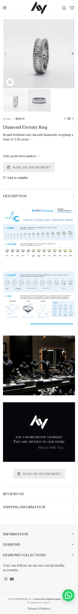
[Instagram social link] (6, 579)
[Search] (64, 8)
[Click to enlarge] (10, 82)
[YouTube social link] (12, 579)
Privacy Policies (39, 608)
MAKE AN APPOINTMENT (32, 167)
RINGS (19, 118)
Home (7, 118)
